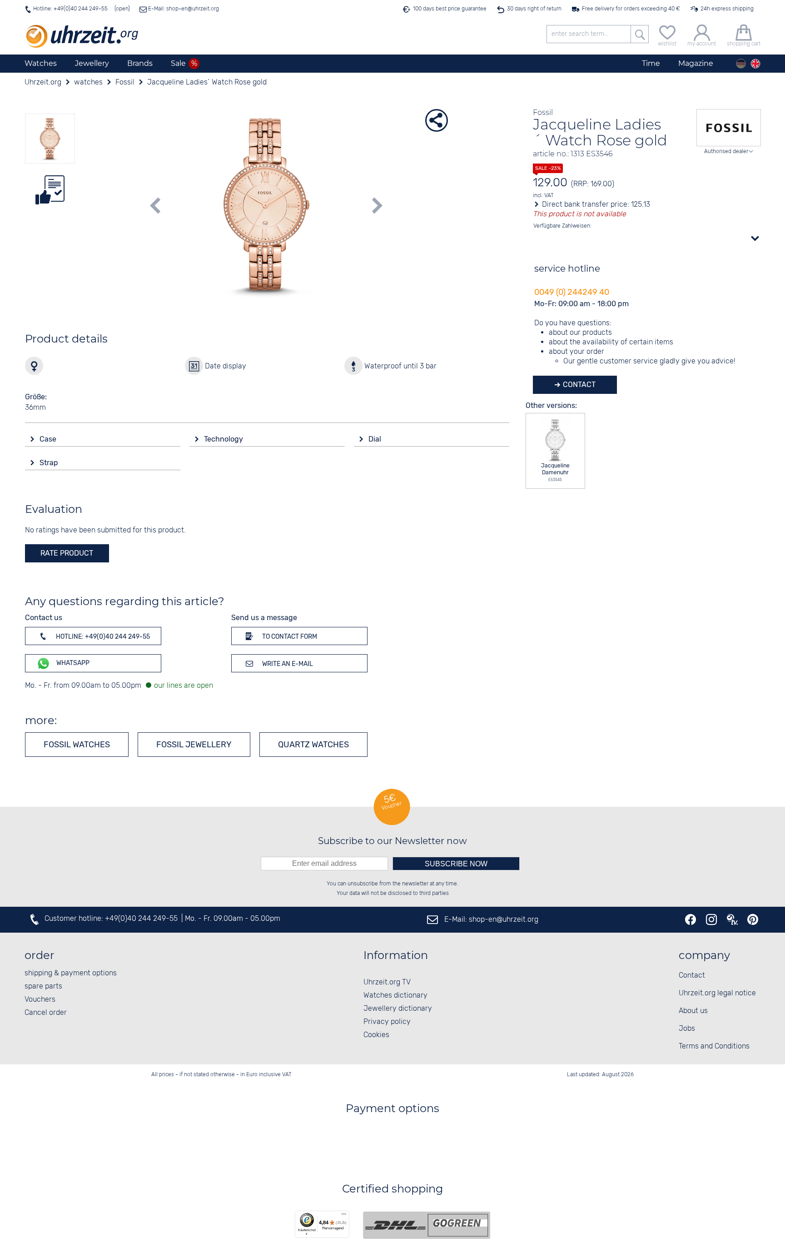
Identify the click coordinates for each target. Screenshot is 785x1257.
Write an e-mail (287, 664)
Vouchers (40, 999)
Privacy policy (387, 1022)
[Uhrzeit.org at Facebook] (691, 919)
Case (49, 439)
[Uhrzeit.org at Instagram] (711, 919)
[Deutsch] (741, 64)
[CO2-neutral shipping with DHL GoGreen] (426, 1225)
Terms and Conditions (714, 1046)
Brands (140, 63)
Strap (50, 462)
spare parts (43, 986)
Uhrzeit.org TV (387, 982)
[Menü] (343, 1216)
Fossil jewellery (194, 745)
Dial (375, 439)
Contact (578, 384)
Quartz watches (313, 745)
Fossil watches (77, 745)
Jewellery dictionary (397, 1009)
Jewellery (92, 63)
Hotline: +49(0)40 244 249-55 (70, 8)
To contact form (289, 637)
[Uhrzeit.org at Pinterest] (753, 919)
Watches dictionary (395, 995)
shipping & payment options (71, 973)
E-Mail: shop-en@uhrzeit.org (183, 8)
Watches (41, 63)
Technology (224, 439)
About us (693, 1011)
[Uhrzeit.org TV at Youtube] (732, 919)
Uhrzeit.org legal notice (717, 993)
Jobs (687, 1028)
